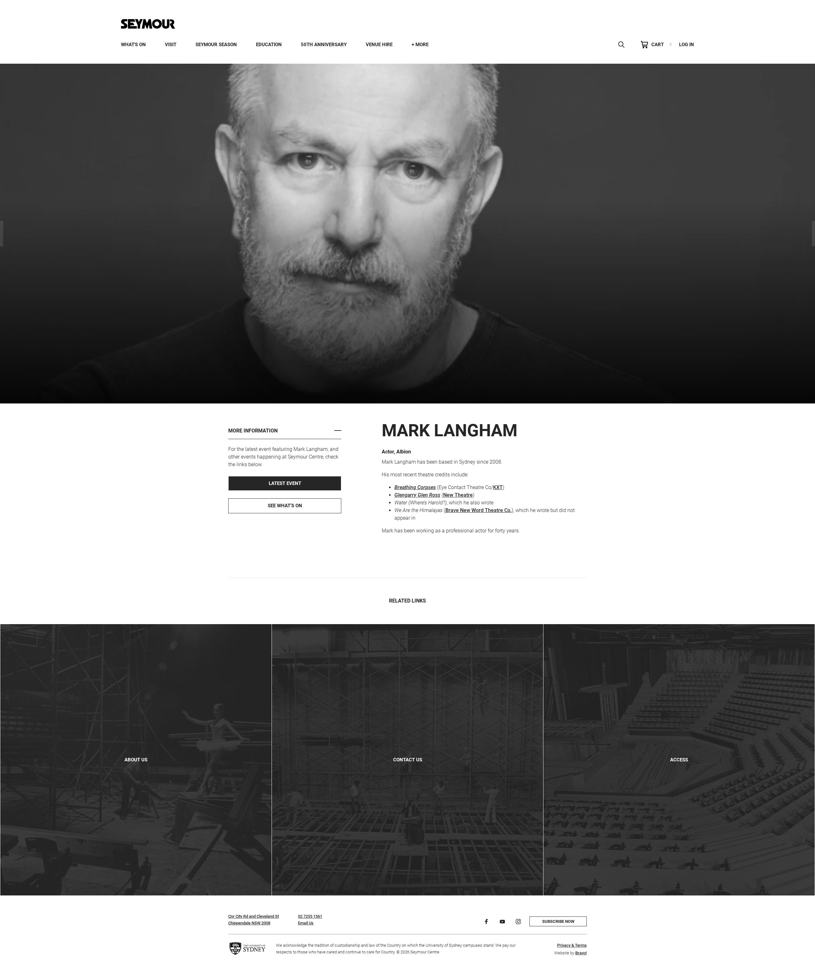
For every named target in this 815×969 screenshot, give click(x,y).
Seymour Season (216, 44)
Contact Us (407, 760)
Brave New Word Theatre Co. (478, 510)
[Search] (621, 44)
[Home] (148, 24)
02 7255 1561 (310, 916)
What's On (133, 44)
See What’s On (285, 506)
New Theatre (458, 495)
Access (679, 760)
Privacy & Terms (572, 945)
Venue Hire (379, 44)
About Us (135, 760)
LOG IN (686, 44)
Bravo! (581, 953)
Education (269, 44)
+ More (420, 44)
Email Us (306, 923)
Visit (170, 44)
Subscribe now (558, 921)
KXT (498, 487)
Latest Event (285, 483)
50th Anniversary (324, 44)
